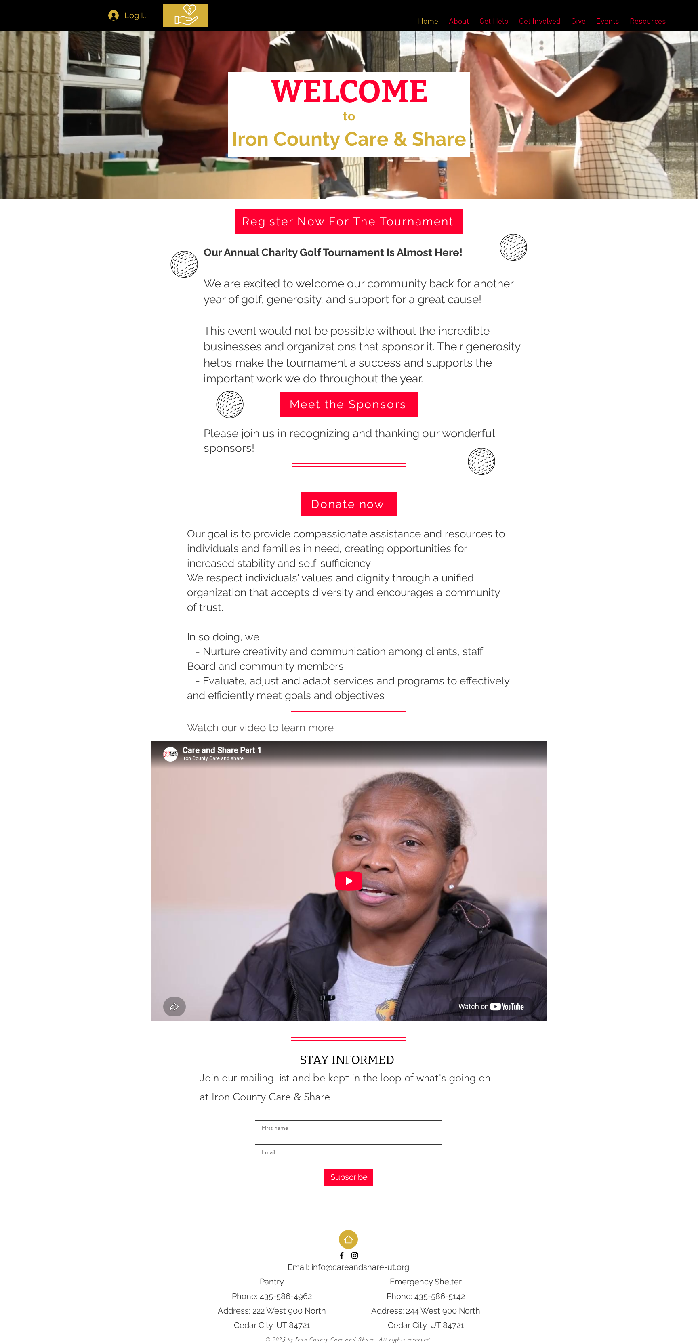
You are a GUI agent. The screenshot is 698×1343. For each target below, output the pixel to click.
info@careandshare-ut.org (360, 1267)
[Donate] (185, 15)
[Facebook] (341, 1255)
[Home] (348, 1239)
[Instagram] (354, 1255)
